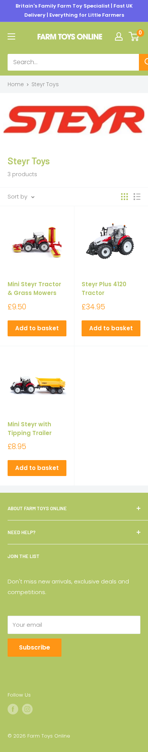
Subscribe (34, 647)
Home (16, 84)
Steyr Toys (45, 84)
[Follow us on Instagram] (27, 709)
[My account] (119, 36)
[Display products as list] (137, 196)
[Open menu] (11, 36)
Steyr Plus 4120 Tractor (104, 288)
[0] (134, 36)
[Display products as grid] (124, 196)
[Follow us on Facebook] (13, 709)
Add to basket (37, 328)
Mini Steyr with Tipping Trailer (30, 428)
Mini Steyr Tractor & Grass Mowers (34, 288)
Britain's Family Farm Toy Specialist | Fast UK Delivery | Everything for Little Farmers (74, 10)
